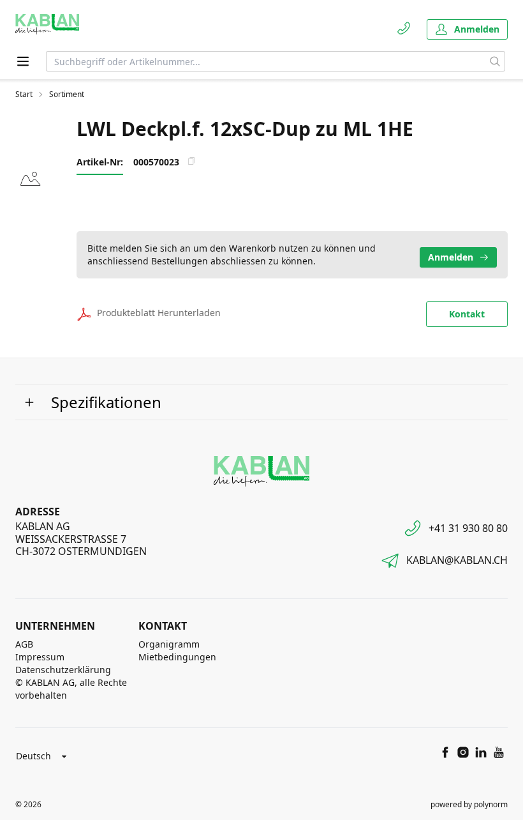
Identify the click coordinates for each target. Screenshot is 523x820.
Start (24, 94)
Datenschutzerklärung (63, 670)
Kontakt (467, 314)
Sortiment (66, 94)
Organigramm (169, 644)
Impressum (39, 657)
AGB (24, 644)
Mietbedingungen (177, 657)
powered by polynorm (469, 804)
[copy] (191, 161)
